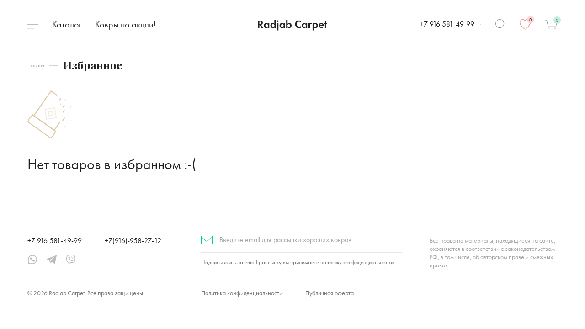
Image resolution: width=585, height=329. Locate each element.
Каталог (66, 24)
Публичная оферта (329, 293)
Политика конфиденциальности (241, 293)
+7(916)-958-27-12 (133, 240)
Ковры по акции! (125, 24)
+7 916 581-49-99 (54, 240)
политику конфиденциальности (357, 262)
